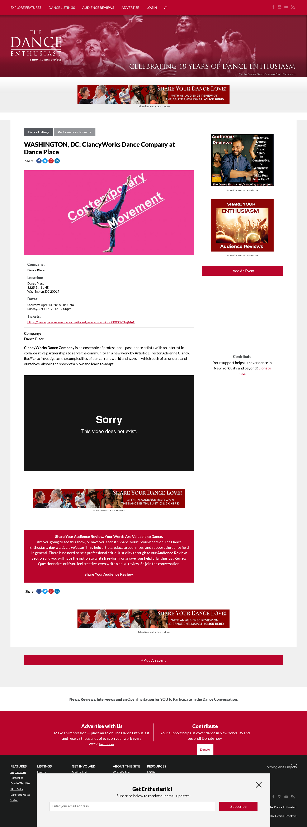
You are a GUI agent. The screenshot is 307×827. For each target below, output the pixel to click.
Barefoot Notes (20, 794)
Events (41, 772)
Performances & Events (74, 132)
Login (152, 7)
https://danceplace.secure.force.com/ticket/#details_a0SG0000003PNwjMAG (81, 322)
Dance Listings (62, 7)
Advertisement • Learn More (154, 106)
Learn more (106, 744)
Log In (151, 772)
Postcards (16, 777)
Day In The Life (20, 783)
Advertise (130, 7)
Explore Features (25, 7)
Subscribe (238, 806)
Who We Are (121, 772)
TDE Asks (16, 789)
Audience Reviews (98, 7)
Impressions (18, 772)
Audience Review (172, 552)
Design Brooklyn (286, 816)
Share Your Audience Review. (109, 574)
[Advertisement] (242, 319)
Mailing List (79, 772)
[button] (164, 7)
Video (14, 800)
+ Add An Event (242, 270)
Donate (205, 749)
